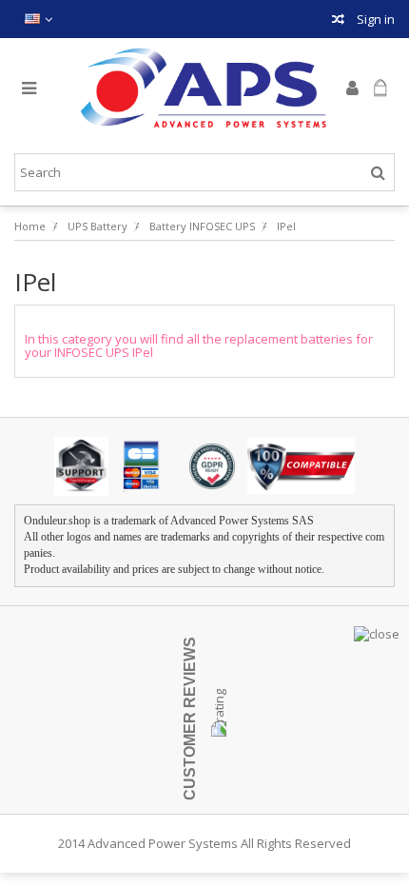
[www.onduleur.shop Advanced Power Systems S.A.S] (204, 88)
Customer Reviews (190, 718)
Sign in (374, 19)
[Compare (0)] (338, 21)
